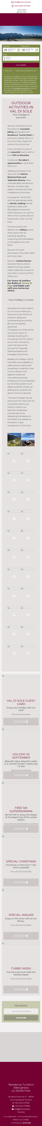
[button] (12, 50)
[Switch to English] (22, 10)
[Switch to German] (22, 12)
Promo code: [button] (8, 70)
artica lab (27, 1123)
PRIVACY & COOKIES (21, 1120)
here (14, 166)
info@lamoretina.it (22, 2)
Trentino (21, 1112)
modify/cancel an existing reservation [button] (26, 70)
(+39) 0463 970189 (21, 6)
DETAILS (20, 721)
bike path (11, 141)
